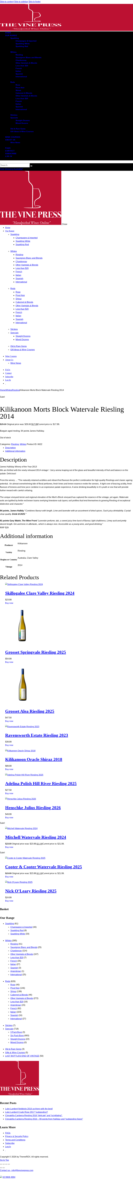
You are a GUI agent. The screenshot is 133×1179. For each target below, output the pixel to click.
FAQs (7, 1133)
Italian (13, 964)
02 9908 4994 (9, 1177)
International (16, 974)
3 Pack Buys (16, 1032)
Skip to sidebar (21, 2)
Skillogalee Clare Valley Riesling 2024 (39, 593)
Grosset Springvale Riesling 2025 (35, 652)
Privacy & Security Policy (16, 1136)
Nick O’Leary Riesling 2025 (30, 891)
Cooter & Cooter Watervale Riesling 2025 (43, 866)
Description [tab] (10, 448)
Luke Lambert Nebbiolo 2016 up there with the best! (29, 1109)
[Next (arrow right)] (4, 1167)
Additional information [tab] (15, 451)
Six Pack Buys (17, 1035)
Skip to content (7, 2)
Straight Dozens (17, 1039)
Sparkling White (17, 934)
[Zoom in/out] (1, 1164)
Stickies (8, 1025)
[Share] (6, 1164)
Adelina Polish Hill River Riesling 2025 (41, 783)
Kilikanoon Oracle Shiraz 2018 (33, 759)
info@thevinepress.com (16, 1170)
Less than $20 (16, 957)
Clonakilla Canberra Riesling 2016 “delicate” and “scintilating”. (33, 1115)
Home (3, 390)
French (13, 961)
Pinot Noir (15, 988)
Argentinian (15, 971)
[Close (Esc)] (9, 1164)
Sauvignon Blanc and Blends (23, 947)
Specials (9, 1029)
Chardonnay (16, 951)
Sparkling (9, 923)
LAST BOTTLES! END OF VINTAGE (22, 1056)
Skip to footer (34, 2)
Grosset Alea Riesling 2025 (29, 711)
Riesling (16, 390)
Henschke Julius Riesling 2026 (33, 807)
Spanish (14, 968)
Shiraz (13, 991)
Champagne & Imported (21, 927)
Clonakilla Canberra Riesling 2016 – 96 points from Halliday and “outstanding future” (44, 1119)
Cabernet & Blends (19, 995)
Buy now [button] (9, 603)
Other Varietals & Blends (21, 954)
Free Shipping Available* (11, 169)
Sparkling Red (17, 930)
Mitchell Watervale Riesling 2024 (35, 837)
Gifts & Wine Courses (15, 1052)
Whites (9, 390)
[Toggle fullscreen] (4, 1164)
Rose (12, 985)
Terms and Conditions (15, 1140)
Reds (7, 981)
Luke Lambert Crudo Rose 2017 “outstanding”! (26, 1112)
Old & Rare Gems (13, 1049)
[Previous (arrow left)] (1, 1167)
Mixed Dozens (17, 1042)
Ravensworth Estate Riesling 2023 (36, 735)
